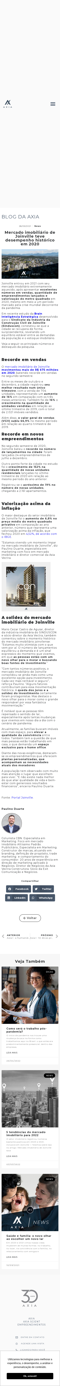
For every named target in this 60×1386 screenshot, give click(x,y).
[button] (53, 104)
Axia (31, 1318)
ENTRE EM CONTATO (32, 1337)
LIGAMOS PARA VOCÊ (32, 1350)
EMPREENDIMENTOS (31, 1324)
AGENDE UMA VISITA (32, 1343)
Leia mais (11, 1052)
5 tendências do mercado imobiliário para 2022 (26, 1134)
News (37, 226)
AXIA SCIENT (31, 1321)
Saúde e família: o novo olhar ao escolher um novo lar (28, 1237)
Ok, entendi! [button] (30, 1376)
